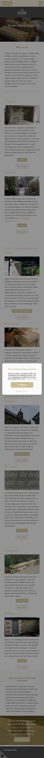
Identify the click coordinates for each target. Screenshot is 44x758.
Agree (23, 384)
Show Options (21, 391)
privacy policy (31, 379)
